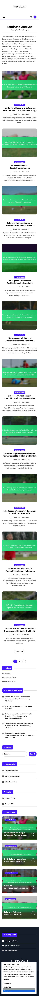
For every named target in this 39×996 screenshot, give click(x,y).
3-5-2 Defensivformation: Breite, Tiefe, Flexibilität (18, 707)
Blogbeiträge (6, 674)
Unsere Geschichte (8, 681)
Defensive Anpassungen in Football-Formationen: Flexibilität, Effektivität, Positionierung (19, 455)
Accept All (7, 991)
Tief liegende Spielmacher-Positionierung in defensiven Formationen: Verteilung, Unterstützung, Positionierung (19, 284)
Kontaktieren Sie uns (9, 677)
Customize (7, 983)
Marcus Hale (16, 114)
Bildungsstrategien (11, 770)
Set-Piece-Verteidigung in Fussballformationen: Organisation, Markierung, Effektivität (19, 398)
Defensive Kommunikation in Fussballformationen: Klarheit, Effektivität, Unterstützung (19, 225)
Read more (19, 651)
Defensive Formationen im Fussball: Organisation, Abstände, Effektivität (19, 629)
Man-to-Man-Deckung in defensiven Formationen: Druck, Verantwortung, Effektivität (19, 110)
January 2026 (9, 804)
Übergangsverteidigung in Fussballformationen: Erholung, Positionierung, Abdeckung (19, 340)
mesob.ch (19, 6)
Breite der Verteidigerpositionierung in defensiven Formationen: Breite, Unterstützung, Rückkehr (18, 716)
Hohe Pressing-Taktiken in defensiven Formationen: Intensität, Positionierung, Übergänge (19, 513)
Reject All (7, 987)
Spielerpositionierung (12, 776)
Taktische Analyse (20, 104)
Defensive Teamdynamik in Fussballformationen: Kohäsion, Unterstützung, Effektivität (19, 571)
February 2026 (10, 798)
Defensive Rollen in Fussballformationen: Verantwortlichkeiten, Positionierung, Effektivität (19, 169)
